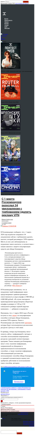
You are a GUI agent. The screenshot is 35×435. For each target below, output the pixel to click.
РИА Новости (17, 285)
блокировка (10, 366)
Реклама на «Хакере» (28, 424)
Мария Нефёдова (7, 219)
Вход (33, 2)
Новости (16, 366)
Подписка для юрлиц (28, 423)
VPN (5, 366)
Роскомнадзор (23, 366)
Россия (29, 366)
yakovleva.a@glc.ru (23, 414)
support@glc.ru (24, 412)
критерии (28, 323)
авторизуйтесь (5, 394)
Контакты (31, 426)
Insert (19, 433)
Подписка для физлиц (28, 421)
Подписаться (18, 382)
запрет (14, 315)
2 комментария (6, 223)
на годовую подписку (21, 3)
